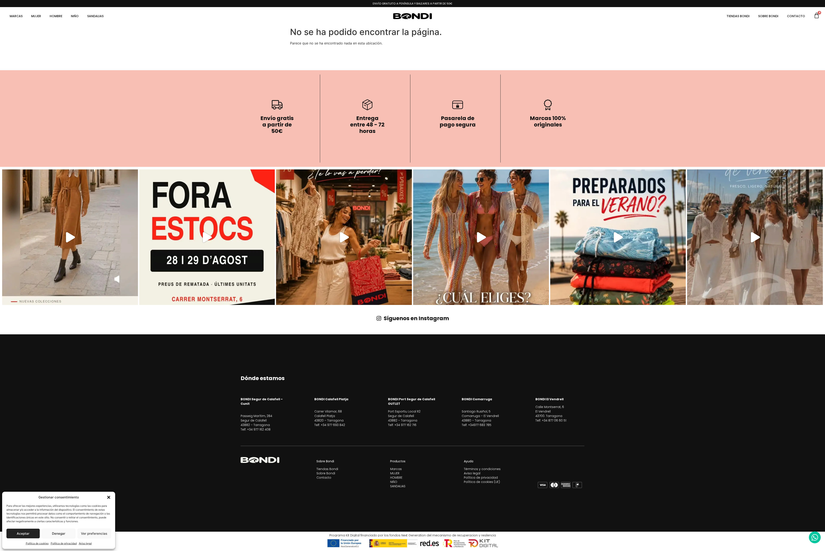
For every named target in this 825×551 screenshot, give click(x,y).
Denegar (58, 533)
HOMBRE (56, 16)
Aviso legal (85, 543)
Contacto (796, 16)
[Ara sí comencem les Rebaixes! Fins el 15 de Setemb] (344, 237)
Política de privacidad (64, 543)
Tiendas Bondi (738, 16)
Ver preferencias (94, 533)
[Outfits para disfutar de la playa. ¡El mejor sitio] (481, 237)
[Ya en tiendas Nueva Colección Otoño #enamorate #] (70, 237)
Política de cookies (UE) (482, 482)
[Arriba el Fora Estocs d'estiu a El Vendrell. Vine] (207, 237)
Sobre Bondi (768, 16)
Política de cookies (37, 543)
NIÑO (75, 16)
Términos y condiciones (482, 469)
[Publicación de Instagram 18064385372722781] (755, 237)
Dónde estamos (263, 378)
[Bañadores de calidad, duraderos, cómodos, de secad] (618, 237)
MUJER (36, 16)
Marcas (16, 16)
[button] (109, 497)
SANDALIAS (95, 16)
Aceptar (23, 533)
